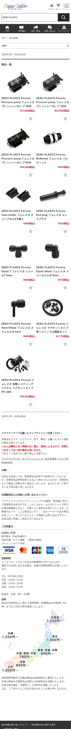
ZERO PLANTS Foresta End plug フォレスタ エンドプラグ (51, 215)
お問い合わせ (49, 31)
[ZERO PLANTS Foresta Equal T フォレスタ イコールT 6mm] (18, 251)
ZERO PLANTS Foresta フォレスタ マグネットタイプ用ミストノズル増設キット (52, 327)
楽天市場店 (51, 459)
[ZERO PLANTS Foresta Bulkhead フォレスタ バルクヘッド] (53, 138)
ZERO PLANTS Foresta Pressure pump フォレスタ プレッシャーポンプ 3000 (18, 102)
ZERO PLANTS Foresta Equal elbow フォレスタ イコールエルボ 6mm (52, 271)
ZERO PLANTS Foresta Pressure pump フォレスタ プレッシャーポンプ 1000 (52, 102)
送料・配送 (35, 31)
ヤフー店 (63, 459)
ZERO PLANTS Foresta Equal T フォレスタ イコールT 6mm (17, 271)
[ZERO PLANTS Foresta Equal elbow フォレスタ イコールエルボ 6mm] (53, 251)
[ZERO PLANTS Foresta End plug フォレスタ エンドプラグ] (53, 194)
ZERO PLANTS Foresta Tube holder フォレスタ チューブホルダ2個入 (17, 215)
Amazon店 (6, 462)
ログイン (51, 9)
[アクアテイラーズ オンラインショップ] (15, 5)
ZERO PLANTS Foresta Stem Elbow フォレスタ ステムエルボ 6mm (17, 327)
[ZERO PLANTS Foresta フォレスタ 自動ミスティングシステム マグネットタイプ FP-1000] (18, 364)
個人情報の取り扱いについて (14, 725)
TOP (7, 31)
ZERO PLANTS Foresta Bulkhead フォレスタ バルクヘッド (52, 158)
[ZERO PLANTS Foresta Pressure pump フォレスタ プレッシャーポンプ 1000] (53, 82)
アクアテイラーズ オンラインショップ (22, 459)
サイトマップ (63, 31)
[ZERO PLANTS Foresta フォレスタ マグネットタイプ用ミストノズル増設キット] (53, 307)
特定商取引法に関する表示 (43, 725)
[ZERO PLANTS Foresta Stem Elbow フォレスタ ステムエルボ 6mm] (18, 307)
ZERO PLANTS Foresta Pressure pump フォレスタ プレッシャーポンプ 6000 (18, 158)
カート (58, 9)
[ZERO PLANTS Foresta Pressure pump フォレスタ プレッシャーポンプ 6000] (18, 138)
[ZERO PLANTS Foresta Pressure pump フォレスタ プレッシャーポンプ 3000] (18, 82)
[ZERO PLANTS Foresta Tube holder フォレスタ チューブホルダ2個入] (18, 194)
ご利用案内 (21, 31)
